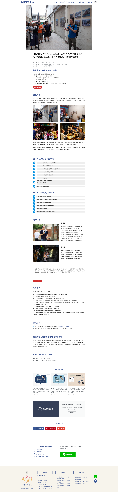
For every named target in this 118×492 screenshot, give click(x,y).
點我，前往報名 (37, 87)
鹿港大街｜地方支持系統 (67, 2)
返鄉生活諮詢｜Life (80, 479)
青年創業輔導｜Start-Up (81, 477)
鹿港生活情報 (80, 2)
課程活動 (51, 64)
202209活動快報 (42, 66)
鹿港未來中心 (27, 2)
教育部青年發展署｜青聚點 (63, 483)
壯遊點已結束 (51, 66)
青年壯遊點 (57, 64)
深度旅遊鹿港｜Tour (80, 483)
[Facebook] (95, 481)
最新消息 (46, 64)
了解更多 (72, 412)
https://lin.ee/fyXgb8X (63, 326)
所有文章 (55, 2)
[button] (95, 2)
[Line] (95, 476)
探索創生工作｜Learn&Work (82, 481)
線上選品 (89, 2)
